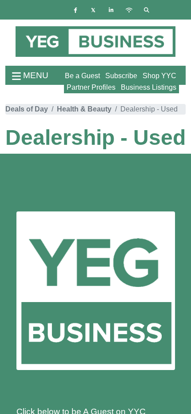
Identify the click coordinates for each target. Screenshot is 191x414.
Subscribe (121, 76)
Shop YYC (159, 76)
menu (34, 75)
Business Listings (148, 87)
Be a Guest (82, 76)
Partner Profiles (91, 87)
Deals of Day (26, 109)
